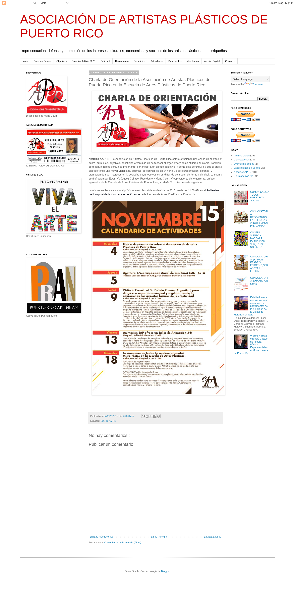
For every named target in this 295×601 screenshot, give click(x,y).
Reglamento (122, 61)
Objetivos (61, 61)
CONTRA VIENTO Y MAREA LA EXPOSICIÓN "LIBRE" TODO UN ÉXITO (258, 239)
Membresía (193, 61)
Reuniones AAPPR (244, 176)
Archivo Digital (212, 61)
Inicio (25, 61)
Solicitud (105, 61)
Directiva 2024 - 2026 (83, 61)
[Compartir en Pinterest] (159, 416)
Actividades (157, 61)
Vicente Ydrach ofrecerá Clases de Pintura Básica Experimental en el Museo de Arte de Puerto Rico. (251, 345)
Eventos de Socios (244, 163)
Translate (257, 84)
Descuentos (174, 61)
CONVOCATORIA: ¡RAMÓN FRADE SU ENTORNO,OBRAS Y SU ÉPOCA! (259, 263)
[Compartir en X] (151, 416)
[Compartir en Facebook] (155, 416)
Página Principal (159, 536)
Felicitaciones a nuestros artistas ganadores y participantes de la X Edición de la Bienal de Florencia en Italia (251, 306)
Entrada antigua (212, 536)
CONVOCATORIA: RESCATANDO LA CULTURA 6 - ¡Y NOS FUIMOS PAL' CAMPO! (259, 218)
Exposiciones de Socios (247, 167)
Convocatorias (242, 159)
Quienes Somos (42, 61)
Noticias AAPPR (108, 421)
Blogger (165, 571)
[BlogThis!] (147, 416)
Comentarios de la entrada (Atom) (122, 542)
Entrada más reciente (101, 536)
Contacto (230, 61)
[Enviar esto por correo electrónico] (143, 416)
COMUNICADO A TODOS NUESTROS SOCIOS (259, 196)
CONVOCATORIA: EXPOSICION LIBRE (259, 281)
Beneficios (139, 61)
